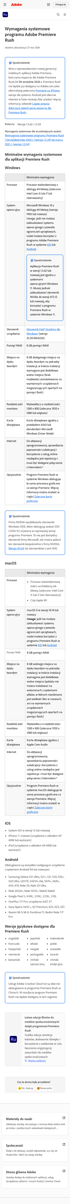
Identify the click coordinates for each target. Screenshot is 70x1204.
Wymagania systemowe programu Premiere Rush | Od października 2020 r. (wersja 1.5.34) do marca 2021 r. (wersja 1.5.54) (34, 140)
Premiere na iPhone (47, 90)
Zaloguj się (60, 4)
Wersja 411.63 (16, 548)
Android (31, 249)
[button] (48, 4)
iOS (49, 245)
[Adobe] (16, 4)
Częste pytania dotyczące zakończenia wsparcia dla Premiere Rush (29, 108)
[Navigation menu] (5, 4)
